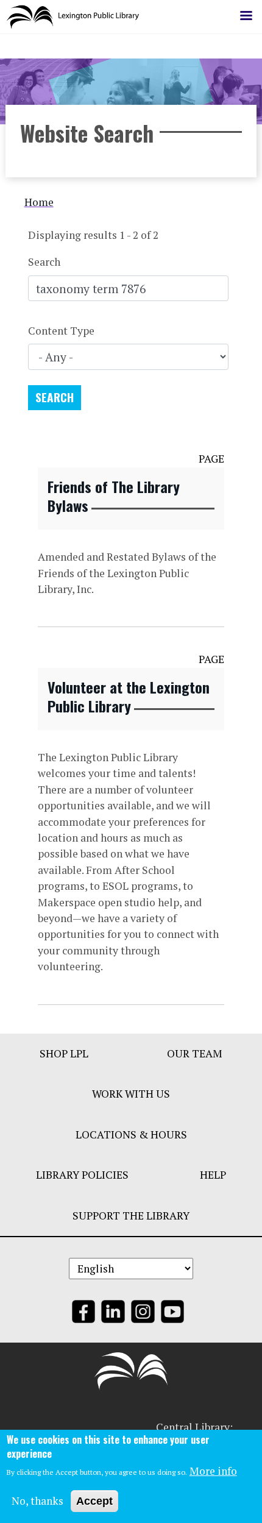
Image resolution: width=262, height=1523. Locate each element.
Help (213, 1175)
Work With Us (131, 1094)
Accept (94, 1501)
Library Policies (82, 1175)
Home (39, 202)
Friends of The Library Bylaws (114, 495)
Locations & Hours (131, 1134)
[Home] (77, 16)
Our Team (194, 1053)
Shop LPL (64, 1053)
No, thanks (37, 1501)
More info (213, 1471)
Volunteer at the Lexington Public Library (129, 696)
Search (44, 262)
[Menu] (245, 16)
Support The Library (131, 1216)
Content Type (61, 331)
